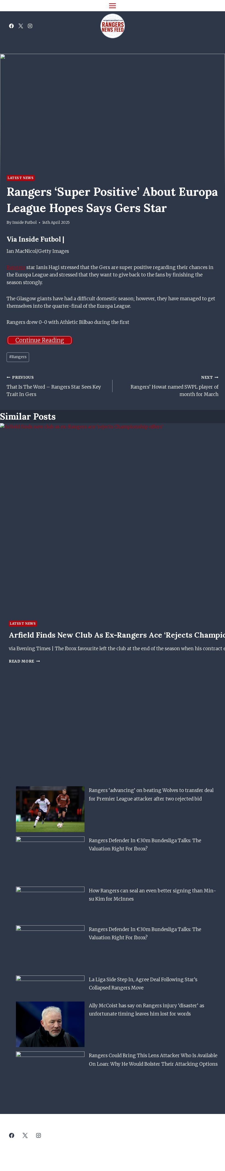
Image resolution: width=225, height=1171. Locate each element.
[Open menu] (112, 5)
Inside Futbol (24, 222)
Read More (24, 661)
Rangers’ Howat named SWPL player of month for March (174, 386)
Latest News (21, 178)
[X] (20, 26)
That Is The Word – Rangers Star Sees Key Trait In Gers (54, 386)
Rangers (16, 267)
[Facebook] (11, 26)
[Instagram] (30, 26)
